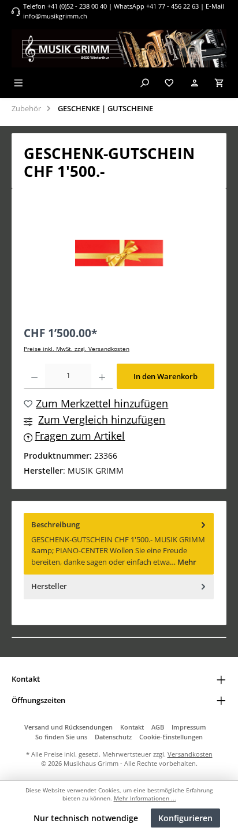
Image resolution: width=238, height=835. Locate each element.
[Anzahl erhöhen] (102, 376)
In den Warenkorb (165, 376)
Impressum (189, 727)
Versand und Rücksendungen (68, 727)
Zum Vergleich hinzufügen (101, 419)
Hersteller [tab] (49, 586)
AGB (157, 727)
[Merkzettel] (169, 82)
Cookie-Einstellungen (171, 736)
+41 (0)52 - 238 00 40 (77, 6)
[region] (119, 253)
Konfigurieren (185, 818)
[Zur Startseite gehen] (119, 48)
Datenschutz (113, 736)
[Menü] (18, 82)
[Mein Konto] (194, 82)
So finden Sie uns (61, 736)
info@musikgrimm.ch (55, 16)
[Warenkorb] (219, 82)
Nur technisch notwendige (86, 818)
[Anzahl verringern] (34, 376)
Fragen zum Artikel (80, 436)
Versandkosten (190, 754)
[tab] (119, 544)
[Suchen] (144, 82)
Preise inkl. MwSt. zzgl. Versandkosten (76, 349)
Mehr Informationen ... (145, 798)
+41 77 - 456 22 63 (173, 6)
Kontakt (132, 727)
